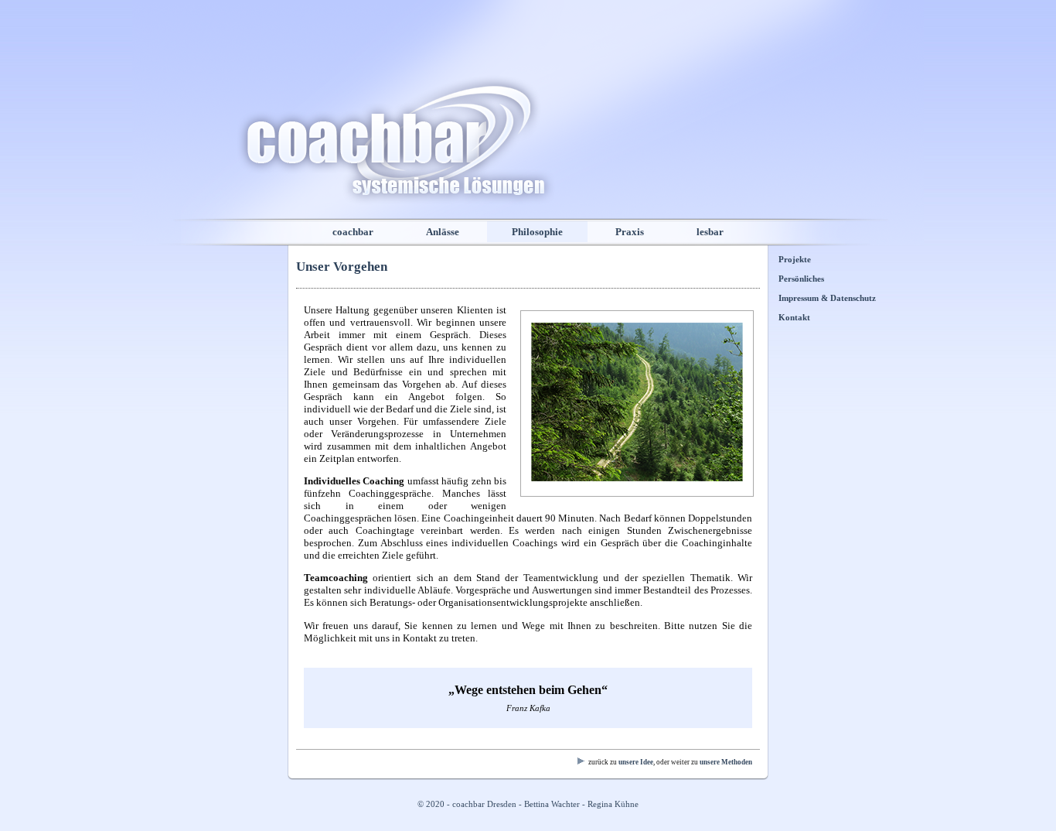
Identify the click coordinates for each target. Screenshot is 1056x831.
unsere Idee (635, 762)
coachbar (352, 232)
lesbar (710, 232)
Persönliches (801, 279)
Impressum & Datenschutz (827, 298)
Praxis (629, 232)
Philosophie (537, 232)
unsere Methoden (726, 762)
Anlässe (442, 232)
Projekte (794, 259)
